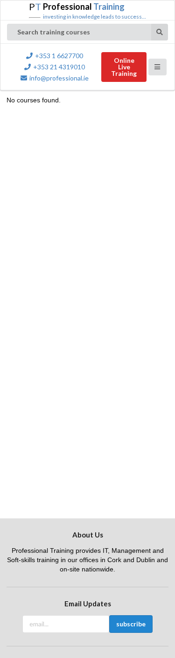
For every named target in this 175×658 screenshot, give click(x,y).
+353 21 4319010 (59, 67)
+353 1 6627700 (59, 56)
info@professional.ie (59, 78)
